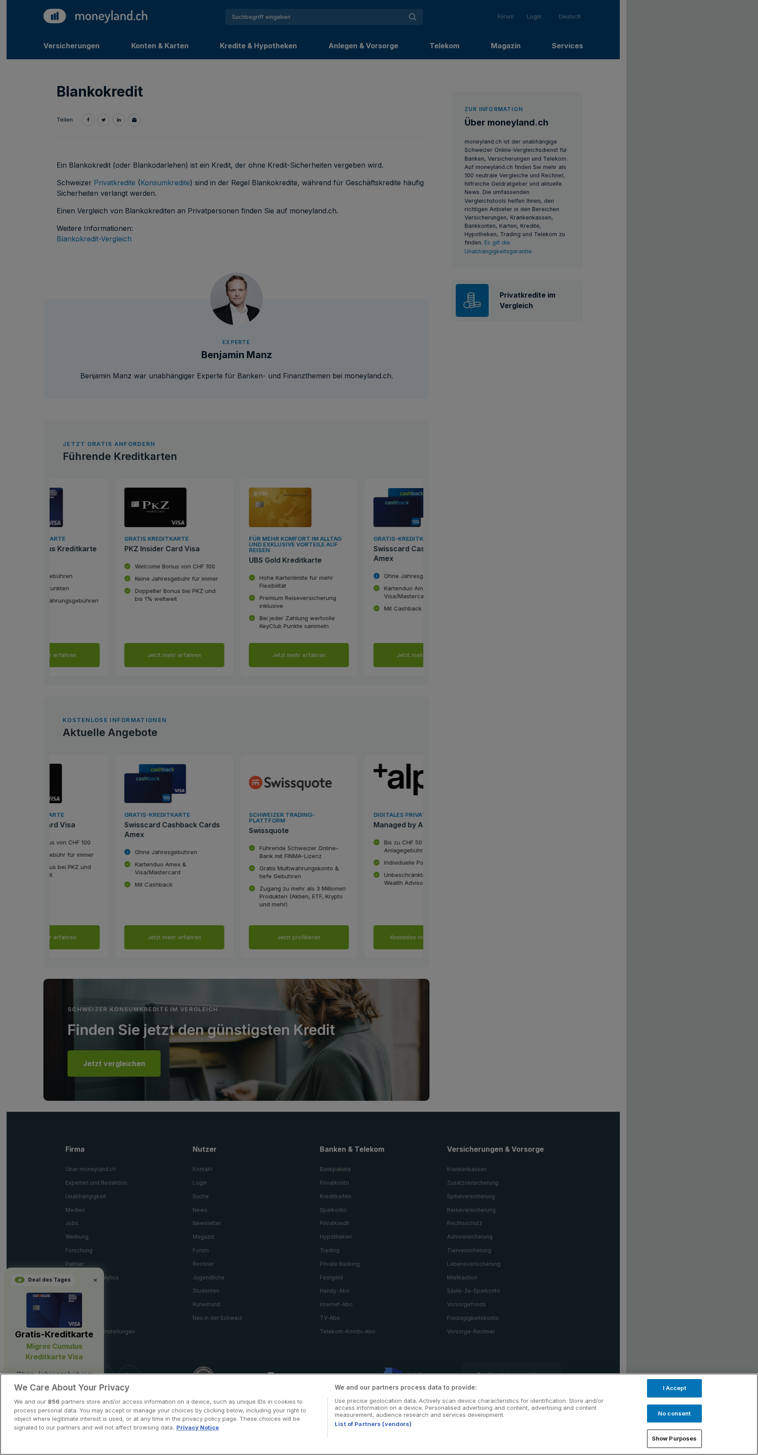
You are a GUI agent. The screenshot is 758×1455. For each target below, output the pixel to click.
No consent (674, 1413)
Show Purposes (674, 1438)
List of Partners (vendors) (373, 1423)
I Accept (674, 1387)
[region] (379, 1414)
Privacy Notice (197, 1427)
